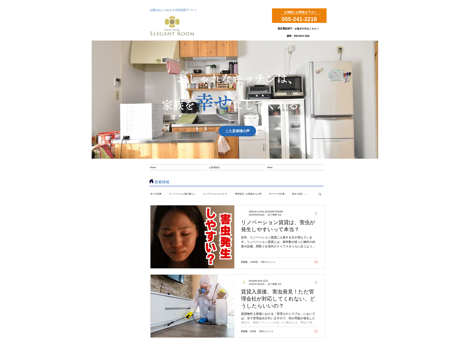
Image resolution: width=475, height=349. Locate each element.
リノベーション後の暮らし (182, 194)
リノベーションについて (215, 194)
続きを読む (297, 194)
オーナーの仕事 (277, 194)
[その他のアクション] (317, 213)
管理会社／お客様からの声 (248, 194)
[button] (320, 194)
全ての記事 (155, 194)
